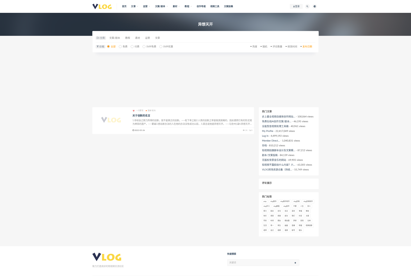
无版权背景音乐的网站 (274, 160)
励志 (272, 211)
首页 (124, 6)
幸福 (300, 211)
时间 (272, 220)
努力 (265, 211)
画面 (286, 225)
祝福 (300, 225)
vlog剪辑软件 (308, 201)
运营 (147, 38)
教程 (127, 38)
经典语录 (309, 225)
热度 (254, 46)
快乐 (265, 216)
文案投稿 (228, 6)
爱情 (302, 220)
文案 (307, 216)
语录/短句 (152, 110)
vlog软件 (286, 206)
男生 (279, 225)
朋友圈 (287, 220)
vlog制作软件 (285, 201)
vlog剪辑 (296, 201)
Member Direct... (271, 141)
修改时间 (292, 46)
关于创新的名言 (141, 115)
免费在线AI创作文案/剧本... (276, 121)
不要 (295, 206)
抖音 (300, 216)
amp (265, 201)
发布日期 (307, 46)
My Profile (267, 131)
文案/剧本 (114, 38)
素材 (137, 38)
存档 (264, 145)
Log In (265, 136)
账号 (293, 230)
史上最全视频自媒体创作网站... (278, 116)
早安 (265, 220)
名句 (279, 211)
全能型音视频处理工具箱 (275, 126)
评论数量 (277, 46)
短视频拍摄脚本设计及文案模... (278, 150)
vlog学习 (266, 206)
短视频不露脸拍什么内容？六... (278, 165)
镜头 (300, 230)
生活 (265, 225)
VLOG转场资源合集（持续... (277, 169)
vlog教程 (276, 206)
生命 (309, 220)
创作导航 (201, 6)
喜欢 (293, 211)
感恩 (272, 216)
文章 (157, 38)
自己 (272, 230)
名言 (286, 211)
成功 (286, 216)
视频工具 (214, 6)
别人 (309, 206)
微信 (307, 211)
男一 (272, 225)
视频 (279, 230)
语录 (286, 230)
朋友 (279, 220)
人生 (302, 206)
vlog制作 (273, 201)
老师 (265, 230)
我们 (293, 216)
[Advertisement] (205, 79)
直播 (293, 225)
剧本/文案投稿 (270, 155)
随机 (264, 46)
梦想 (295, 220)
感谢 (279, 216)
